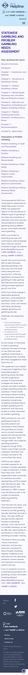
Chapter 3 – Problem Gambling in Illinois (10, 87)
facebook (15, 603)
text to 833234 (14, 15)
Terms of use (8, 639)
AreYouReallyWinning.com (12, 249)
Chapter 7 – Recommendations (9, 126)
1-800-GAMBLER (8, 252)
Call (15, 12)
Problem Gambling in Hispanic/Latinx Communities (10, 174)
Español (22, 19)
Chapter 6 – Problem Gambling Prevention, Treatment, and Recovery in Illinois (13, 116)
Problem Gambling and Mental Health (11, 159)
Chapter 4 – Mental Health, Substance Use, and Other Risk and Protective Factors (13, 95)
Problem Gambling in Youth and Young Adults (13, 145)
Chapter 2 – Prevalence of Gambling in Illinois (12, 80)
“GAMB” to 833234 (15, 256)
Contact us (8, 642)
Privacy (7, 635)
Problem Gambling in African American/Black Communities (13, 190)
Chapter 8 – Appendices (11, 131)
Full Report (5, 68)
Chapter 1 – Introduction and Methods (13, 73)
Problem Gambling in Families (10, 152)
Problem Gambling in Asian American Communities (13, 182)
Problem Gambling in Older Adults (13, 165)
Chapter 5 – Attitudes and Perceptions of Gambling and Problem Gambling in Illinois (13, 105)
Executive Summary (9, 64)
